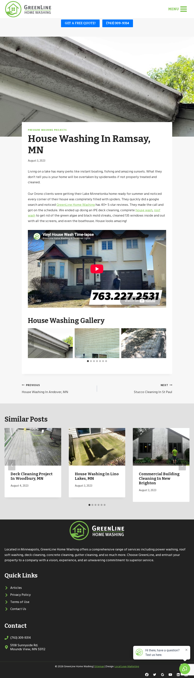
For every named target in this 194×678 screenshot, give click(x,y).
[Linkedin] (178, 674)
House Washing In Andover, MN (45, 389)
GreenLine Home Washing (75, 204)
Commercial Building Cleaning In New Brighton (159, 478)
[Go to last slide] (31, 343)
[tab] (88, 361)
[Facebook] (146, 674)
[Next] (182, 465)
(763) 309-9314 (117, 23)
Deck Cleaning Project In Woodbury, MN (31, 476)
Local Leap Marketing (127, 666)
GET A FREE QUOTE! (80, 23)
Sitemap (99, 666)
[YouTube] (170, 674)
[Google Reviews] (162, 674)
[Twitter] (154, 674)
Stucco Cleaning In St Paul (153, 389)
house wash (144, 210)
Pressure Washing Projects (47, 130)
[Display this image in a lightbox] (50, 343)
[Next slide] (163, 343)
